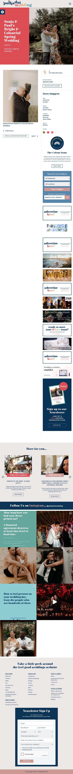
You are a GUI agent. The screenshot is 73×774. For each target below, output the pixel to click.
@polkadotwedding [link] (55, 506)
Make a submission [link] (56, 691)
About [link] (52, 676)
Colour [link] (30, 683)
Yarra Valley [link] (47, 119)
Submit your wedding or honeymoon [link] (57, 694)
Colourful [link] (46, 100)
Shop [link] (6, 690)
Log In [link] (53, 684)
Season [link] (30, 692)
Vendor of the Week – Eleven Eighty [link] (18, 482)
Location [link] (30, 685)
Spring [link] (45, 125)
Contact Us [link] (54, 682)
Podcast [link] (7, 687)
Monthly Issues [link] (32, 694)
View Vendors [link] (57, 189)
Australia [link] (46, 115)
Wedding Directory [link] (11, 702)
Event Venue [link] (47, 110)
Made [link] (7, 680)
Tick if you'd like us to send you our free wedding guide (35, 749)
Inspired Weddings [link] (33, 678)
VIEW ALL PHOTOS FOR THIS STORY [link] (16, 136)
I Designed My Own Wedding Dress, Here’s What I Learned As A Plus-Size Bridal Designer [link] (54, 483)
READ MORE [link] (57, 166)
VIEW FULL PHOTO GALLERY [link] (52, 86)
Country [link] (45, 108)
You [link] (6, 683)
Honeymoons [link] (9, 685)
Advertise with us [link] (56, 697)
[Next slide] (69, 476)
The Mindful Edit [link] (10, 692)
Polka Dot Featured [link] (18, 475)
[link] (2, 11)
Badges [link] (53, 699)
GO (67, 197)
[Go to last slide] (3, 476)
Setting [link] (30, 690)
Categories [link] (31, 676)
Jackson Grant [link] (48, 82)
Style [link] (29, 687)
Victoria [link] (45, 117)
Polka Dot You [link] (55, 475)
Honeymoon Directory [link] (11, 704)
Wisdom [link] (7, 678)
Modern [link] (45, 102)
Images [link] (30, 680)
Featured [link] (8, 49)
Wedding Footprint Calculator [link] (10, 695)
